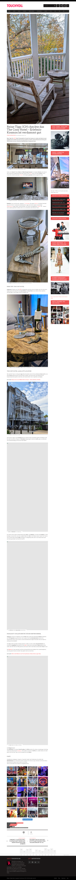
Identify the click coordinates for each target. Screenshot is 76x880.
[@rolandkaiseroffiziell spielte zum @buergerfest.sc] (22, 792)
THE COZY (26, 827)
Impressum (63, 878)
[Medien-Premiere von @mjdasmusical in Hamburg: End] (12, 771)
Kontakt (55, 878)
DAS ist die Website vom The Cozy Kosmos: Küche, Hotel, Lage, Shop (26, 653)
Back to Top (66, 854)
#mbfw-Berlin (31, 11)
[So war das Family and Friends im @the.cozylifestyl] (43, 771)
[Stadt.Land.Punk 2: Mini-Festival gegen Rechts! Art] (12, 812)
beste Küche (12, 827)
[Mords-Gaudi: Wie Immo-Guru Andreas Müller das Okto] (12, 792)
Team (59, 878)
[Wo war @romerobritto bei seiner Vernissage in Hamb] (12, 781)
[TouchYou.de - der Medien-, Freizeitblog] (22, 5)
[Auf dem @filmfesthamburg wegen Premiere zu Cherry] (32, 792)
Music (19, 11)
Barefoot (36, 203)
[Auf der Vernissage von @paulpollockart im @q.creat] (43, 792)
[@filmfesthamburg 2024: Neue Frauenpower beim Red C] (12, 802)
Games (46, 11)
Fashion (24, 11)
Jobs (67, 878)
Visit (31, 173)
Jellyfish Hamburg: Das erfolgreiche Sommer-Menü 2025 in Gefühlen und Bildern (60, 206)
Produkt (21, 174)
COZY (15, 138)
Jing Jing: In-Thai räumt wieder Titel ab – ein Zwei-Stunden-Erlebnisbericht (60, 212)
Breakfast (19, 750)
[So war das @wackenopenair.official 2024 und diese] (32, 812)
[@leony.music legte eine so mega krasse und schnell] (22, 802)
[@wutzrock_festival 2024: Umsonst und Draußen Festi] (22, 812)
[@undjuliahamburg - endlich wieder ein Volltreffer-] (32, 781)
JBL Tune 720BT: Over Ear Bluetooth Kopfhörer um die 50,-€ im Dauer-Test (60, 199)
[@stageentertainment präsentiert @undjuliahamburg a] (43, 781)
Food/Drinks (39, 11)
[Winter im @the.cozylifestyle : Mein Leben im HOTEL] (22, 771)
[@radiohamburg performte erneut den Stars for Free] (32, 802)
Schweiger (28, 203)
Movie (14, 11)
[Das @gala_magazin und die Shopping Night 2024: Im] (22, 781)
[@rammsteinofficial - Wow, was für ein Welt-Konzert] (43, 812)
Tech (51, 11)
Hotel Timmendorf (19, 827)
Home (9, 11)
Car (55, 11)
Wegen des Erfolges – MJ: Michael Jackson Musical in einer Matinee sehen (60, 202)
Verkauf (38, 206)
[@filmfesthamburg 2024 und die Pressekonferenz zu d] (43, 802)
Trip (59, 11)
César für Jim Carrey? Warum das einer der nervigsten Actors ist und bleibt (60, 209)
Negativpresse (10, 206)
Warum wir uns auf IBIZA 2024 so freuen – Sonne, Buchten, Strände (26, 379)
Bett (26, 645)
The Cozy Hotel (13, 825)
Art (63, 11)
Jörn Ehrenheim (11, 135)
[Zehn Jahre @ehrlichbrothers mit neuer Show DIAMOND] (32, 771)
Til (24, 203)
